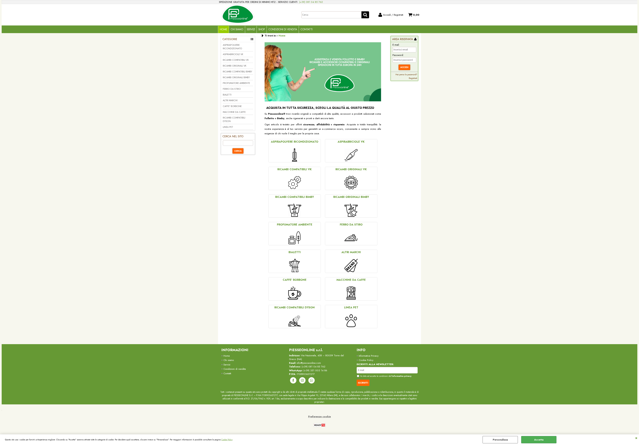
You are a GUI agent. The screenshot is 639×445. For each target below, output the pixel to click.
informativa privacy (401, 376)
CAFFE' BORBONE (232, 106)
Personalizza (500, 440)
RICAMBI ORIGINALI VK (234, 65)
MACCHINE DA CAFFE (234, 112)
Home (223, 29)
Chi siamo (228, 360)
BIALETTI (227, 94)
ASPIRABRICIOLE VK (233, 54)
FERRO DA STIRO (232, 89)
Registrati (413, 78)
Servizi (251, 29)
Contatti (307, 29)
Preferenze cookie (319, 416)
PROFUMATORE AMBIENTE (236, 83)
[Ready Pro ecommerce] (319, 425)
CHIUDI (636, 437)
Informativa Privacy (369, 356)
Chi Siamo (237, 29)
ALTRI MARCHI (230, 100)
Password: (398, 55)
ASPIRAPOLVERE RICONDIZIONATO (232, 46)
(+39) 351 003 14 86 (315, 370)
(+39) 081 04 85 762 (311, 2)
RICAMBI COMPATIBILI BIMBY (237, 71)
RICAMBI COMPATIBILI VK (236, 60)
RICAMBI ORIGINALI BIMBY (236, 77)
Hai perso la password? (406, 74)
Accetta (538, 440)
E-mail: (396, 45)
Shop (261, 29)
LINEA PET (228, 127)
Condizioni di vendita (282, 29)
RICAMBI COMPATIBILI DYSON (234, 119)
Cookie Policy (226, 439)
